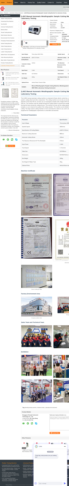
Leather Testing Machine (6, 51)
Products (9, 2)
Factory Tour (31, 2)
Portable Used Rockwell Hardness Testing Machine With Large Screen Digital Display (12, 74)
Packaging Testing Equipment (8, 40)
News (65, 2)
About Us (22, 2)
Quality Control (41, 2)
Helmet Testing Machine (6, 43)
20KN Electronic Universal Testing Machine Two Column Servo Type (31, 466)
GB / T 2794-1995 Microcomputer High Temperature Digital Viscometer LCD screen (13, 84)
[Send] (64, 483)
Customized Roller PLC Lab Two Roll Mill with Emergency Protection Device (11, 466)
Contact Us (51, 2)
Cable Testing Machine (6, 49)
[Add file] (35, 483)
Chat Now (59, 2)
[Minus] (65, 446)
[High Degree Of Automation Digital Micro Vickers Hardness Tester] (3, 78)
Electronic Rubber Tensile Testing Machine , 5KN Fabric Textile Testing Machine (31, 476)
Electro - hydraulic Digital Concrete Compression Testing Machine (31, 469)
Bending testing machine (31, 407)
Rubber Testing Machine (6, 18)
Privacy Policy (9, 484)
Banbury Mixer (4, 29)
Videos (16, 2)
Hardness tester (40, 407)
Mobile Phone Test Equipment (8, 54)
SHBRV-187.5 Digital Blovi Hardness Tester (27, 451)
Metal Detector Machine (6, 35)
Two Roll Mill (4, 24)
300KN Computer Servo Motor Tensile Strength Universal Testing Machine (31, 472)
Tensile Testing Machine (6, 32)
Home (3, 2)
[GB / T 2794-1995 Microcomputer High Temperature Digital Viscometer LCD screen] (3, 83)
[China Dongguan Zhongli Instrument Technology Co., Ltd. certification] (5, 93)
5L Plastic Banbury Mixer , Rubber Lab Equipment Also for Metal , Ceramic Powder (11, 469)
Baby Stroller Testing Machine (8, 60)
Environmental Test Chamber (7, 38)
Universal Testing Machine (7, 27)
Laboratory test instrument (51, 407)
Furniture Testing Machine (7, 62)
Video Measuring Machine (7, 57)
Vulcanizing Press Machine (7, 21)
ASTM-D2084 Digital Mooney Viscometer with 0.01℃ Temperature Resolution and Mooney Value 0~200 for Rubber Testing (10, 474)
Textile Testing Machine (6, 46)
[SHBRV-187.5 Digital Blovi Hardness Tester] (27, 445)
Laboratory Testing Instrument (16, 13)
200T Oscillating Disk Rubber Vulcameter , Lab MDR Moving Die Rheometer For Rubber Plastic (10, 479)
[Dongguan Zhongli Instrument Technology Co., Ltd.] (2, 8)
